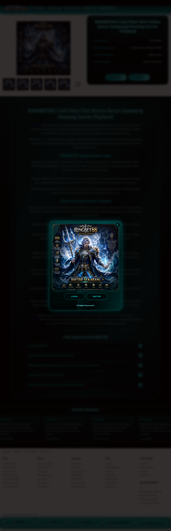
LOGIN (74, 296)
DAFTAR (97, 296)
